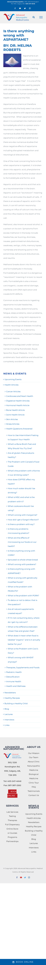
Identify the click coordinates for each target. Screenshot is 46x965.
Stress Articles (12, 424)
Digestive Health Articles (17, 401)
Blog (6, 709)
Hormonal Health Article (17, 405)
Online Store (12, 829)
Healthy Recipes (12, 698)
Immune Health (13, 681)
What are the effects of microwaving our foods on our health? (22, 542)
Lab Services (12, 812)
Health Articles (11, 385)
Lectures (8, 714)
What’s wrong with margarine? (22, 515)
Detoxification (13, 677)
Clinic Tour (34, 783)
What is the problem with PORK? (23, 595)
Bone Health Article (15, 410)
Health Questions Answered (19, 429)
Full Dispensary (12, 824)
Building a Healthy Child (16, 703)
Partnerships (12, 841)
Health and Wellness (15, 686)
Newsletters (10, 693)
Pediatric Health (14, 672)
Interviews (9, 720)
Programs (12, 837)
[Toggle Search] (34, 17)
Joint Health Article (15, 415)
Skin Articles (12, 419)
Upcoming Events (12, 379)
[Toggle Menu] (41, 17)
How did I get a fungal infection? (23, 520)
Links (6, 725)
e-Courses (12, 833)
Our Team (33, 757)
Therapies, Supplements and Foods (22, 667)
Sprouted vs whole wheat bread (23, 560)
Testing (12, 816)
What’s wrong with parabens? (22, 564)
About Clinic (34, 761)
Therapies (12, 820)
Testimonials (34, 791)
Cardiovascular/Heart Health (19, 396)
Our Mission (33, 753)
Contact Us (33, 795)
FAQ (34, 787)
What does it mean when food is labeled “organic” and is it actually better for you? (24, 640)
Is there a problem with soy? (21, 524)
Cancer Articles (13, 391)
